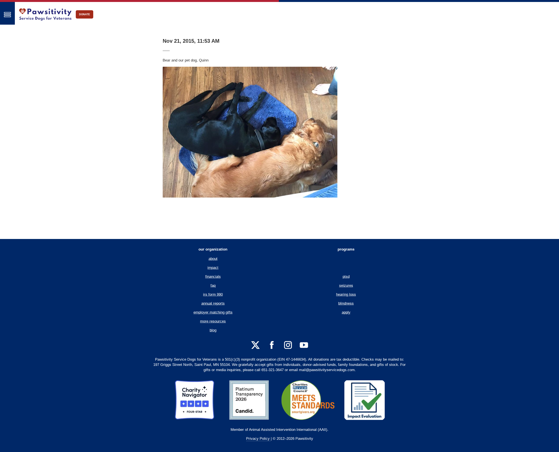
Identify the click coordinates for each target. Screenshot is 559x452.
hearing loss (346, 294)
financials (213, 277)
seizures (346, 285)
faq (213, 285)
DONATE (84, 14)
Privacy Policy (258, 439)
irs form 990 (213, 294)
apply (346, 312)
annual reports (213, 303)
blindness (346, 303)
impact (212, 268)
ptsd (346, 277)
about (213, 259)
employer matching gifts (213, 312)
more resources (213, 321)
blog (213, 330)
